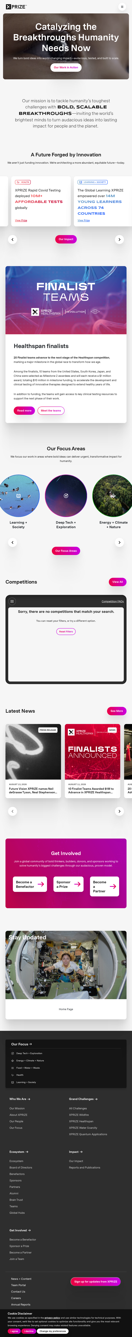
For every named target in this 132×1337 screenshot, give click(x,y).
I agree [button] (14, 1331)
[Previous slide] (12, 239)
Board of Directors (20, 1167)
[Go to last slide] (12, 542)
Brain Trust (16, 1199)
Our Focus (15, 1127)
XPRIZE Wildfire (79, 1114)
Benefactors (17, 1174)
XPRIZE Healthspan (81, 1121)
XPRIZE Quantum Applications (88, 1134)
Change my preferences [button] (53, 1331)
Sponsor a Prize (19, 1246)
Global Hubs (17, 1212)
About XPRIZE (18, 1114)
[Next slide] (119, 239)
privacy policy (52, 1317)
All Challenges (78, 1108)
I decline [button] (28, 1331)
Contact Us (18, 1291)
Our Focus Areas (66, 550)
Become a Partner (20, 1252)
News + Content (21, 1278)
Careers (16, 1298)
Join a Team (16, 1259)
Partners (14, 1187)
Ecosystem (16, 1161)
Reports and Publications (84, 1167)
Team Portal (18, 1285)
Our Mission (17, 1108)
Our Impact (76, 1161)
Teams (13, 1206)
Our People (16, 1121)
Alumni (13, 1193)
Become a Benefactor (22, 1239)
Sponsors (15, 1180)
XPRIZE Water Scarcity (83, 1127)
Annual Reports (20, 1304)
